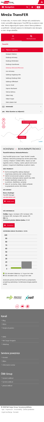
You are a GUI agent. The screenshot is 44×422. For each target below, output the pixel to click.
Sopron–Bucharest (11, 88)
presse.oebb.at (7, 386)
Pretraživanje (31, 39)
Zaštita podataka (28, 409)
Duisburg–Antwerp (11, 57)
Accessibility (18, 409)
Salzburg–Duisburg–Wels (13, 78)
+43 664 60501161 (9, 197)
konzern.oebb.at (7, 378)
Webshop (5, 344)
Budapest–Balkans (11, 54)
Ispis (3, 409)
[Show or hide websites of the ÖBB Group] (42, 2)
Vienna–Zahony (10, 92)
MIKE (4, 337)
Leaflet (40, 141)
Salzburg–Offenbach (12, 82)
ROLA (4, 324)
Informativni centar (8, 365)
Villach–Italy (9, 95)
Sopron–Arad (10, 85)
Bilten (4, 361)
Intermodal (9, 107)
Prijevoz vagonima (12, 50)
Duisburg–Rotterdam (12, 61)
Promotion (10, 225)
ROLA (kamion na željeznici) (15, 112)
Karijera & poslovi (8, 328)
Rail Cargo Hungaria (9, 340)
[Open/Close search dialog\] (27, 7)
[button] (17, 137)
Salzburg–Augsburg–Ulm (13, 75)
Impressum (9, 409)
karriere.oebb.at (7, 382)
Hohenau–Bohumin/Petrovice (14, 68)
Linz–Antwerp (10, 71)
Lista (12, 39)
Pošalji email (10, 201)
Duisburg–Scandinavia (12, 64)
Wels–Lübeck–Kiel (11, 102)
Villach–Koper (10, 99)
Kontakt (5, 357)
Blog (3, 320)
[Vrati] (3, 126)
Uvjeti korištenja (7, 412)
